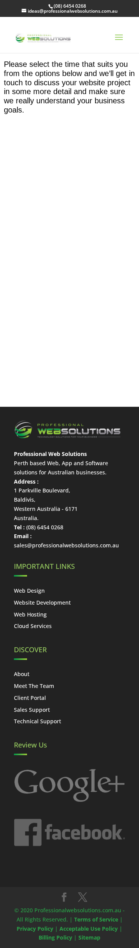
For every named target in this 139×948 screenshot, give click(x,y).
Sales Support (32, 709)
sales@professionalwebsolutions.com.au (66, 545)
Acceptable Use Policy (88, 928)
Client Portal (30, 697)
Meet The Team (34, 685)
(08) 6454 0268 (70, 6)
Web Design (29, 590)
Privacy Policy (35, 928)
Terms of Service (96, 919)
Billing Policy (55, 937)
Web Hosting (30, 614)
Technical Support (37, 721)
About (21, 674)
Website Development (42, 602)
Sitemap (89, 937)
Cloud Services (33, 626)
